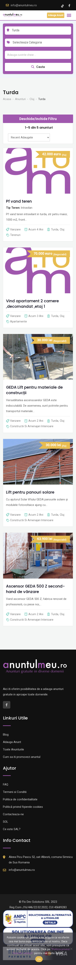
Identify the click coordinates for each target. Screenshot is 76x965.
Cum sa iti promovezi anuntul (21, 757)
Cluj (62, 229)
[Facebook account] (69, 5)
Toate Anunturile (13, 749)
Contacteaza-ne (13, 814)
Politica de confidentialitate (20, 799)
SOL (5, 821)
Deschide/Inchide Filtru (38, 119)
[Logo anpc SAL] (38, 918)
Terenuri (15, 235)
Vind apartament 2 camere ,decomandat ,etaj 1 (32, 303)
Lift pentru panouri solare (30, 492)
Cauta (40, 67)
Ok (39, 959)
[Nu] (71, 949)
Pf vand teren (19, 201)
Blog (6, 734)
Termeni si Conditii (15, 792)
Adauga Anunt (55, 15)
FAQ (5, 784)
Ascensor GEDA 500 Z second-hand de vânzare (35, 588)
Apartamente (18, 321)
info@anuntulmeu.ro (24, 5)
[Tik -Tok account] (63, 5)
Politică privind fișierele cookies (23, 807)
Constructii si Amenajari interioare (31, 426)
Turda (54, 229)
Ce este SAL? (11, 829)
